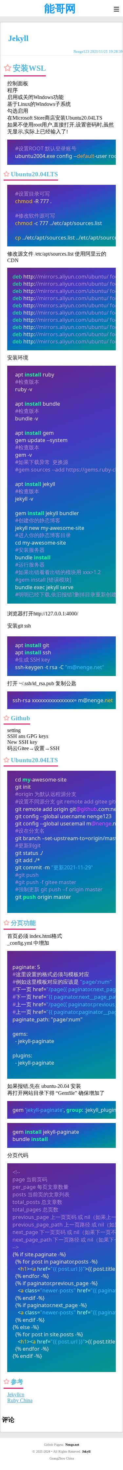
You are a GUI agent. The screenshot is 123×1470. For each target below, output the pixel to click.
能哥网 (60, 8)
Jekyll (86, 1451)
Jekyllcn (15, 1394)
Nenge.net (72, 1444)
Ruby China (19, 1400)
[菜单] (116, 9)
